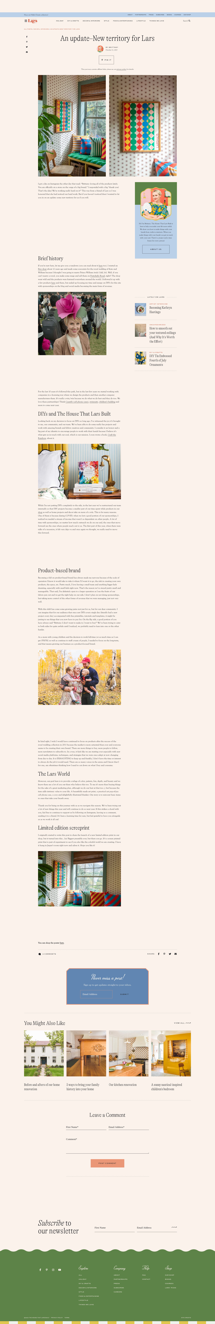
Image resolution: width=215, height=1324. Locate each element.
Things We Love (86, 1304)
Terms (66, 1317)
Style (81, 1292)
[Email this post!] (27, 52)
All (80, 1275)
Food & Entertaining (89, 1296)
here (101, 265)
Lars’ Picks (170, 1288)
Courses (177, 14)
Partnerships (140, 14)
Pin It (108, 60)
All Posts (28, 29)
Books (169, 14)
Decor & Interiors (41, 29)
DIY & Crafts (85, 1283)
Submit (124, 994)
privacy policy (121, 69)
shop (40, 512)
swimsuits (94, 402)
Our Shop (187, 14)
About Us (156, 249)
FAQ (144, 1275)
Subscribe (160, 14)
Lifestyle (83, 1300)
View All (179, 1023)
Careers (118, 1292)
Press (151, 14)
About (130, 14)
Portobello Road (97, 276)
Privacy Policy (57, 1317)
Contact (146, 1279)
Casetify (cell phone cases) (77, 402)
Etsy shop (42, 269)
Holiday (82, 1279)
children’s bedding (107, 402)
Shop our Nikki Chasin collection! (36, 15)
